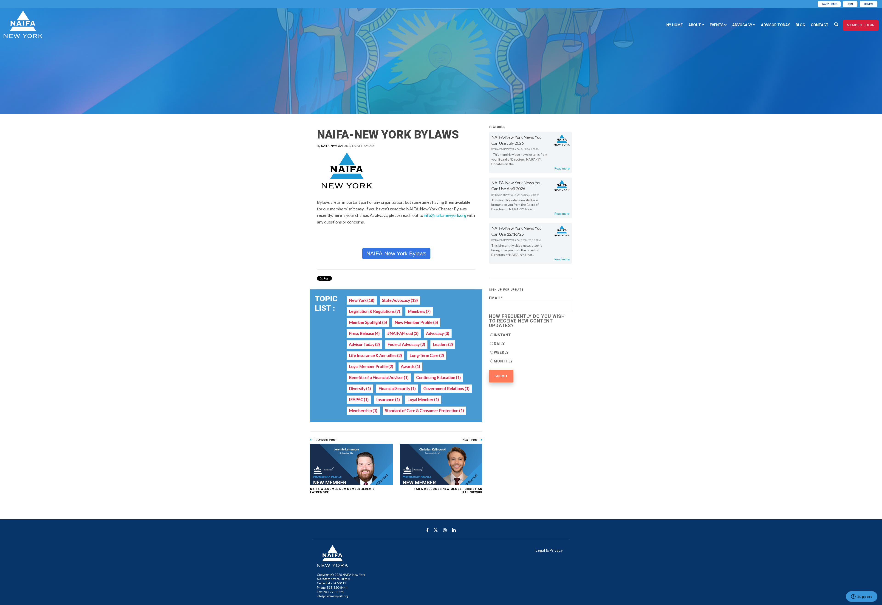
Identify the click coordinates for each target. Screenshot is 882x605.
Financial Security (397, 388)
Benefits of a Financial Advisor (379, 377)
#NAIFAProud (402, 333)
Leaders (443, 344)
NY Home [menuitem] (674, 25)
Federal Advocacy (406, 344)
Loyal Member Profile (371, 366)
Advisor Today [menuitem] (775, 25)
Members (419, 311)
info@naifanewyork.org (445, 215)
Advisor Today (364, 344)
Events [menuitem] (717, 25)
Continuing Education (438, 377)
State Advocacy (400, 300)
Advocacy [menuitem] (742, 25)
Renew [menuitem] (868, 4)
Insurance (388, 399)
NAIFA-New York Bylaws (396, 253)
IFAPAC (359, 399)
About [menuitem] (694, 25)
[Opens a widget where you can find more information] (861, 597)
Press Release (364, 333)
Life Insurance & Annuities (375, 355)
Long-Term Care (427, 355)
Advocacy (437, 333)
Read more (562, 168)
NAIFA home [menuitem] (829, 4)
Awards (410, 366)
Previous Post (325, 439)
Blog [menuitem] (800, 25)
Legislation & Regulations (374, 311)
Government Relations (446, 388)
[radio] (530, 335)
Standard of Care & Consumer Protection (424, 410)
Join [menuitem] (850, 4)
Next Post (471, 439)
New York (361, 300)
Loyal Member (423, 399)
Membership (363, 410)
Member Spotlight (368, 322)
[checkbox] (530, 348)
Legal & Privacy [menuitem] (549, 550)
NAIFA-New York (332, 146)
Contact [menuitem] (819, 25)
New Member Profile (416, 322)
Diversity (360, 388)
